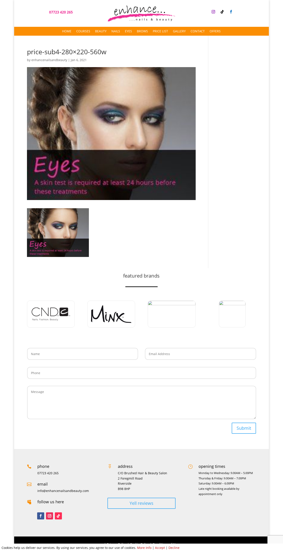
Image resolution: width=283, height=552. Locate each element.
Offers (215, 31)
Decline (174, 548)
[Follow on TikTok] (222, 11)
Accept (160, 548)
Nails (115, 31)
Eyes (128, 31)
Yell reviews (141, 503)
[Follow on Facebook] (231, 11)
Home (66, 31)
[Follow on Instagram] (213, 11)
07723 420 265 (61, 12)
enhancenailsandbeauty (49, 60)
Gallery (179, 31)
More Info (144, 548)
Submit (244, 428)
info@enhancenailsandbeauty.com (63, 491)
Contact (198, 31)
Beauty (101, 31)
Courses (83, 31)
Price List (160, 31)
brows (142, 31)
